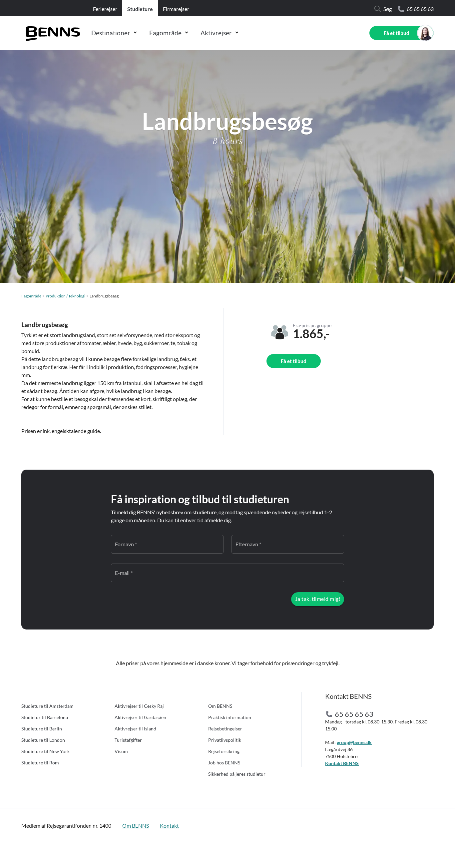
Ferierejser (105, 9)
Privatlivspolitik (224, 740)
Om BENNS (220, 706)
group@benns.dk (354, 742)
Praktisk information (229, 717)
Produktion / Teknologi (65, 295)
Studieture (140, 9)
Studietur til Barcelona (44, 717)
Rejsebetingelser (225, 728)
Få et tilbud (396, 33)
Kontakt (169, 825)
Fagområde (165, 33)
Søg (387, 9)
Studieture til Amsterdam (47, 706)
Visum (121, 751)
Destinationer (110, 33)
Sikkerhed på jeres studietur (236, 774)
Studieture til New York (45, 751)
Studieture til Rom (40, 762)
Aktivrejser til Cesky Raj (139, 706)
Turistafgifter (128, 740)
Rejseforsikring (223, 751)
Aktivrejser (216, 33)
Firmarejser (176, 9)
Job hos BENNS (224, 762)
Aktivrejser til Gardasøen (140, 717)
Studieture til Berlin (41, 728)
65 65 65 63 (420, 9)
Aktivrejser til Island (135, 728)
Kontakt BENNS (342, 763)
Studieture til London (43, 740)
